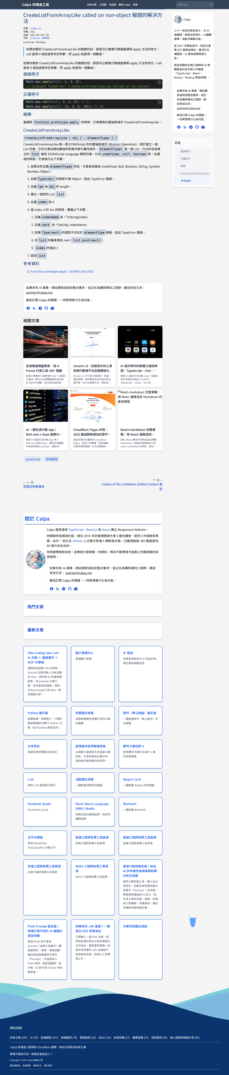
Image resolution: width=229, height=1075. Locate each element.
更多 (135, 4)
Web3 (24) (105, 1037)
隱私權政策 (15, 1065)
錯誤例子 (186, 151)
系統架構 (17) (122, 1037)
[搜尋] (211, 4)
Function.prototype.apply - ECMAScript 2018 (62, 271)
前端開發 (46, 37)
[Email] (52, 308)
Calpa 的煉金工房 (35, 4)
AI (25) (34, 1037)
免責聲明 (27, 1065)
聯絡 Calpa (124, 4)
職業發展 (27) (140, 1037)
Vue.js (106, 529)
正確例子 (186, 158)
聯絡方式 (37, 1065)
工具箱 (102, 4)
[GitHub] (46, 308)
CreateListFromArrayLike (194, 173)
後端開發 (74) (69, 1037)
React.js (92, 529)
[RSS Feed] (34, 308)
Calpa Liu (36, 28)
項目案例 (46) (159, 1037)
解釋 (183, 166)
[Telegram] (40, 308)
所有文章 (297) (18, 1037)
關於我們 (48, 1065)
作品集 (112, 4)
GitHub (77, 541)
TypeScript (75, 529)
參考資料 (186, 180)
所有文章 (92, 4)
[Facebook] (28, 308)
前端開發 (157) (49, 1037)
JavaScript (35, 37)
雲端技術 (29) (88, 1037)
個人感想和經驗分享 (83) (184, 1037)
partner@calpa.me (39, 292)
